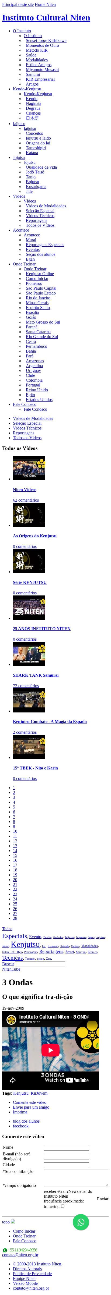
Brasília (32, 312)
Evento (35, 936)
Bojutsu (32, 181)
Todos (7, 929)
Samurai (33, 74)
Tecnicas (12, 957)
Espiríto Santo (38, 307)
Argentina (34, 365)
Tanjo (31, 177)
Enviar (102, 1199)
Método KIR (37, 50)
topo (6, 1222)
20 (15, 879)
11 (15, 836)
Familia (47, 937)
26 (15, 908)
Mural (31, 239)
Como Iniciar (37, 278)
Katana (32, 152)
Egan (30, 259)
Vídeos (19, 196)
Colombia (34, 380)
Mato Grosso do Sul (43, 322)
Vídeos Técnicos (40, 215)
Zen (48, 958)
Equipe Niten (24, 1278)
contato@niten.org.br (20, 1255)
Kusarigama (36, 186)
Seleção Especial (40, 210)
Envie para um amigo (31, 1107)
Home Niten (45, 4)
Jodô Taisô (35, 172)
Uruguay (33, 370)
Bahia (31, 351)
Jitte (29, 191)
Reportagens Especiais (45, 244)
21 (15, 884)
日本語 (32, 118)
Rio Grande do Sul (42, 336)
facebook (21, 1126)
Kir (44, 946)
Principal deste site (18, 4)
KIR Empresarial (40, 79)
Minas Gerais (37, 302)
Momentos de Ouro (42, 45)
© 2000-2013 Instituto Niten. (37, 1264)
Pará (29, 356)
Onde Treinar (24, 264)
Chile (30, 375)
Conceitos (34, 133)
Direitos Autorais (27, 1268)
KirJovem (53, 946)
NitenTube (11, 969)
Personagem (30, 951)
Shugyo (81, 951)
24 (15, 899)
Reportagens (36, 220)
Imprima (20, 1112)
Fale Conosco (24, 404)
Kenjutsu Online (40, 273)
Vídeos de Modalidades (46, 206)
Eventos (33, 249)
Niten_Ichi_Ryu (12, 951)
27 (15, 913)
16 (15, 860)
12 (15, 841)
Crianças (33, 113)
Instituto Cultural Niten (46, 17)
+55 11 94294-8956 (22, 1250)
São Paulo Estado (41, 293)
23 (15, 894)
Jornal (5, 946)
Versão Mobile (25, 1283)
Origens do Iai (38, 143)
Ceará (31, 341)
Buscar (8, 964)
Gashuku (58, 937)
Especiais (14, 935)
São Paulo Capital (41, 288)
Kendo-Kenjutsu (27, 89)
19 (15, 874)
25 (15, 904)
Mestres (75, 946)
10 (15, 831)
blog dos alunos (26, 1121)
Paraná (31, 327)
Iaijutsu (19, 123)
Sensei (69, 952)
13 (15, 845)
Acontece (21, 230)
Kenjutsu (25, 944)
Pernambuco (36, 346)
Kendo (31, 98)
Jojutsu (19, 157)
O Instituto (22, 31)
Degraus (33, 108)
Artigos (32, 84)
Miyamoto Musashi (42, 69)
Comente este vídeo (29, 1102)
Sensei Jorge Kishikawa (46, 40)
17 (15, 865)
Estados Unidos (39, 399)
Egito (30, 394)
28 (15, 918)
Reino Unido (37, 390)
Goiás (31, 317)
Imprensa (81, 937)
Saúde (31, 55)
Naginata (33, 103)
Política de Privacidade (32, 1273)
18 (15, 870)
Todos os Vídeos (40, 225)
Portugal (33, 385)
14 (15, 850)
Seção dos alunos (40, 254)
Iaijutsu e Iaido (38, 138)
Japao (91, 937)
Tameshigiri (36, 148)
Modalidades (37, 60)
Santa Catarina (38, 331)
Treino (40, 958)
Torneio (30, 958)
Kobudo (64, 946)
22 (15, 889)
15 (15, 855)
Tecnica (92, 951)
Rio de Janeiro (38, 298)
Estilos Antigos (38, 64)
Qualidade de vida (41, 167)
